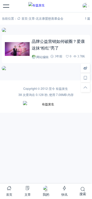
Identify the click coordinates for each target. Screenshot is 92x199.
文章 (32, 18)
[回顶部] (85, 87)
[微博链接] (85, 68)
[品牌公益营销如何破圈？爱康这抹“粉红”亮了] (17, 49)
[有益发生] (45, 6)
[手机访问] (85, 77)
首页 (24, 18)
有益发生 (62, 88)
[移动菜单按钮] (6, 6)
